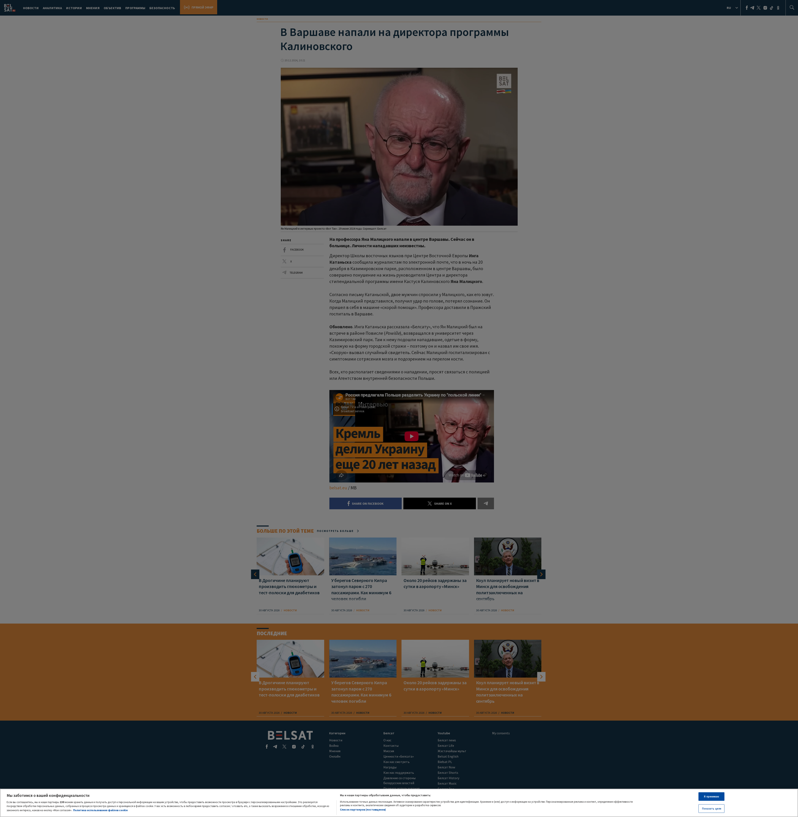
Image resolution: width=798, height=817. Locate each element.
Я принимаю (711, 796)
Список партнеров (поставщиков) (363, 809)
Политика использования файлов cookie (100, 810)
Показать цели (711, 808)
